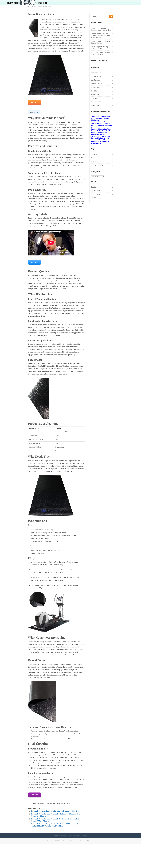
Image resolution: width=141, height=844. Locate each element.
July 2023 (94, 91)
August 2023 (95, 87)
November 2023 (96, 76)
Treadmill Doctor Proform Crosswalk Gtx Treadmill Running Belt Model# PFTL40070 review (101, 131)
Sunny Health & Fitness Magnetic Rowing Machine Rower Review (100, 36)
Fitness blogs (110, 3)
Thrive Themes (74, 841)
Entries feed (95, 191)
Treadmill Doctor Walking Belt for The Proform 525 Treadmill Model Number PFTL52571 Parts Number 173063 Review (101, 139)
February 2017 (96, 102)
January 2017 (95, 105)
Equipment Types (89, 3)
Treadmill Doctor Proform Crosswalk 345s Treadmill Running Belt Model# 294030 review (101, 124)
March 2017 (95, 98)
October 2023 (95, 80)
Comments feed (96, 194)
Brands (80, 3)
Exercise (98, 3)
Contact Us (95, 158)
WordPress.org (96, 198)
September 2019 (96, 94)
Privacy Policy (96, 161)
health (103, 3)
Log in (93, 187)
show (37, 112)
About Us (94, 154)
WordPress (90, 841)
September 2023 (97, 84)
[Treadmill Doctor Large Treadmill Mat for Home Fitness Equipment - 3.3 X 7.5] (51, 95)
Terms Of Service (97, 165)
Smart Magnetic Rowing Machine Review (99, 48)
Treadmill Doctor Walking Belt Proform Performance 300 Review (55, 811)
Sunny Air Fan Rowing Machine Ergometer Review (101, 29)
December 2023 (96, 73)
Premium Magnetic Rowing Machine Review (101, 53)
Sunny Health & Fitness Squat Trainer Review (101, 42)
